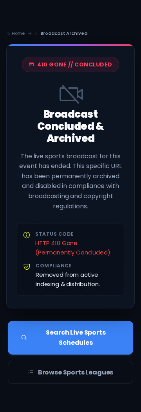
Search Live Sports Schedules (75, 337)
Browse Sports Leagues (76, 372)
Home (18, 33)
